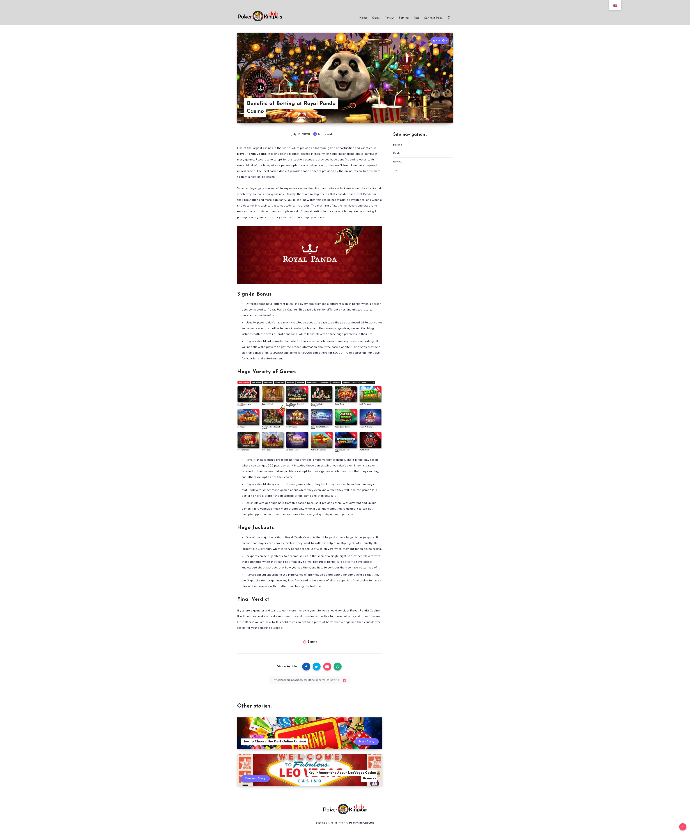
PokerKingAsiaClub (361, 822)
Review (389, 18)
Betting (404, 18)
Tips (416, 18)
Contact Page (433, 18)
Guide (376, 18)
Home (363, 18)
